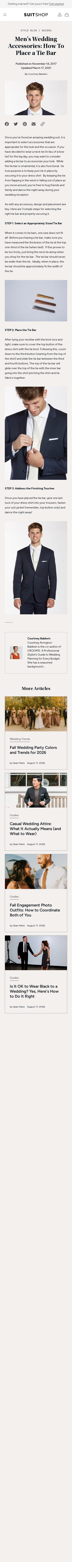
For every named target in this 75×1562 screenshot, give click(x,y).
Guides (47, 30)
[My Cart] (67, 14)
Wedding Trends (20, 739)
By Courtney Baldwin (36, 74)
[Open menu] (5, 15)
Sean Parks (19, 763)
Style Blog (29, 30)
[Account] (59, 14)
